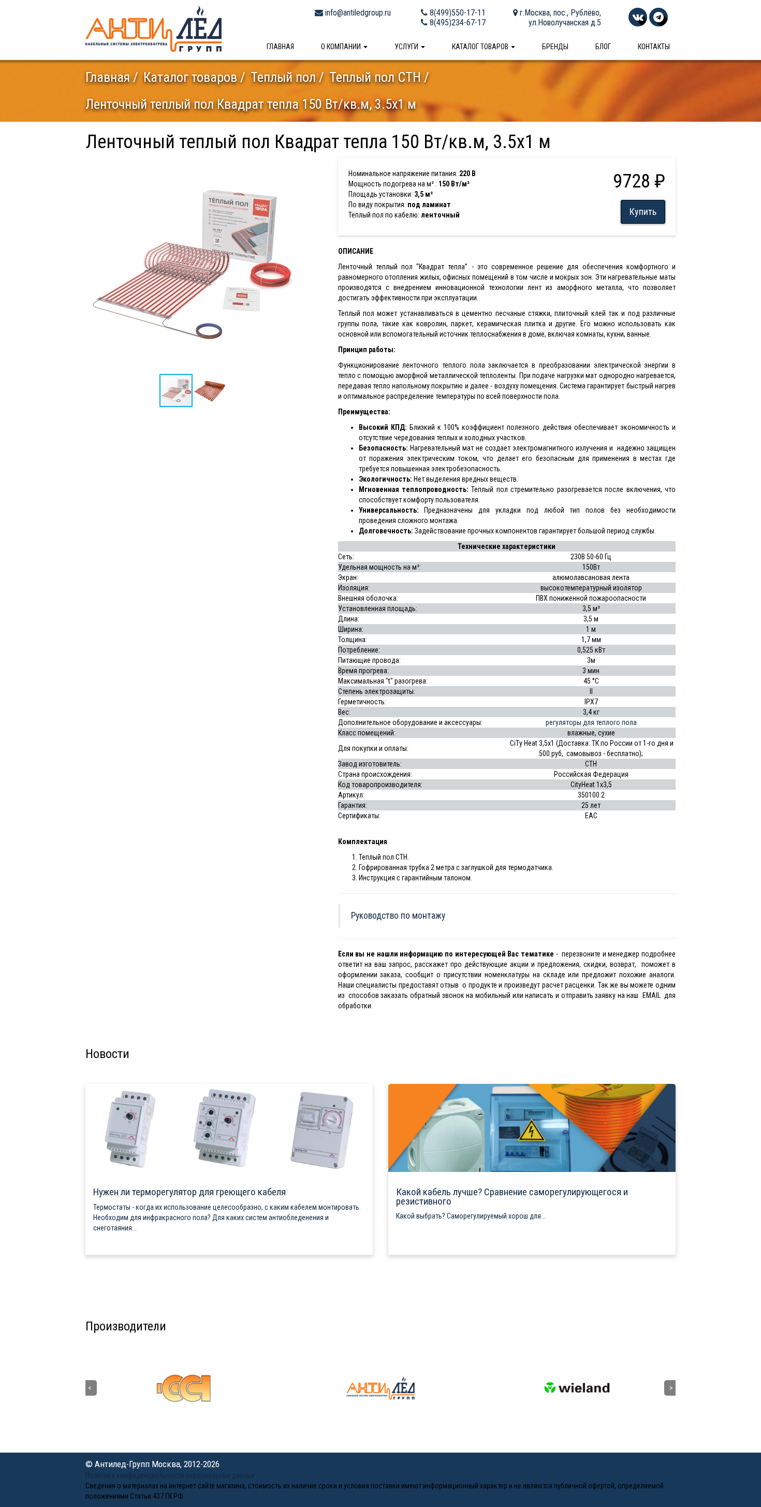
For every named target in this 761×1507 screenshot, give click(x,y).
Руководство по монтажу (398, 915)
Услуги (407, 46)
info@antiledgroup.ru (357, 13)
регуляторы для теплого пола (591, 722)
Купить (643, 211)
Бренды (555, 46)
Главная (280, 46)
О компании (341, 46)
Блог (603, 46)
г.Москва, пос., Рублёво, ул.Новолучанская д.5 (559, 17)
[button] (291, 167)
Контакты (654, 46)
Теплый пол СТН (375, 77)
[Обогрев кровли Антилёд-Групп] (153, 28)
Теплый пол (283, 77)
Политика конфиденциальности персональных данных (170, 1475)
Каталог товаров (481, 46)
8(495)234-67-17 (457, 22)
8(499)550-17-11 (457, 13)
